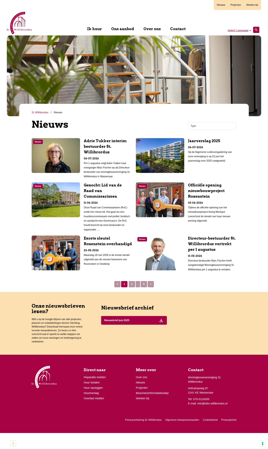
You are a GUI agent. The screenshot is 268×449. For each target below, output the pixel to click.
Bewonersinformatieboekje (152, 393)
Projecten (235, 5)
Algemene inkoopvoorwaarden (182, 420)
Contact (178, 29)
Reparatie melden (95, 377)
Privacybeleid (228, 420)
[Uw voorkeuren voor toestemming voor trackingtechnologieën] (263, 444)
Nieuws (221, 5)
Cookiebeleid (210, 420)
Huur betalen (92, 382)
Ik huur (94, 29)
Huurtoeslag (91, 393)
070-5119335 (201, 399)
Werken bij (252, 5)
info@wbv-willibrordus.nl (212, 403)
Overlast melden (94, 398)
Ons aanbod (122, 29)
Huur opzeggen (93, 387)
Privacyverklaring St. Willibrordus (143, 420)
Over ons (152, 29)
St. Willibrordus (40, 112)
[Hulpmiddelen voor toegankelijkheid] (13, 444)
